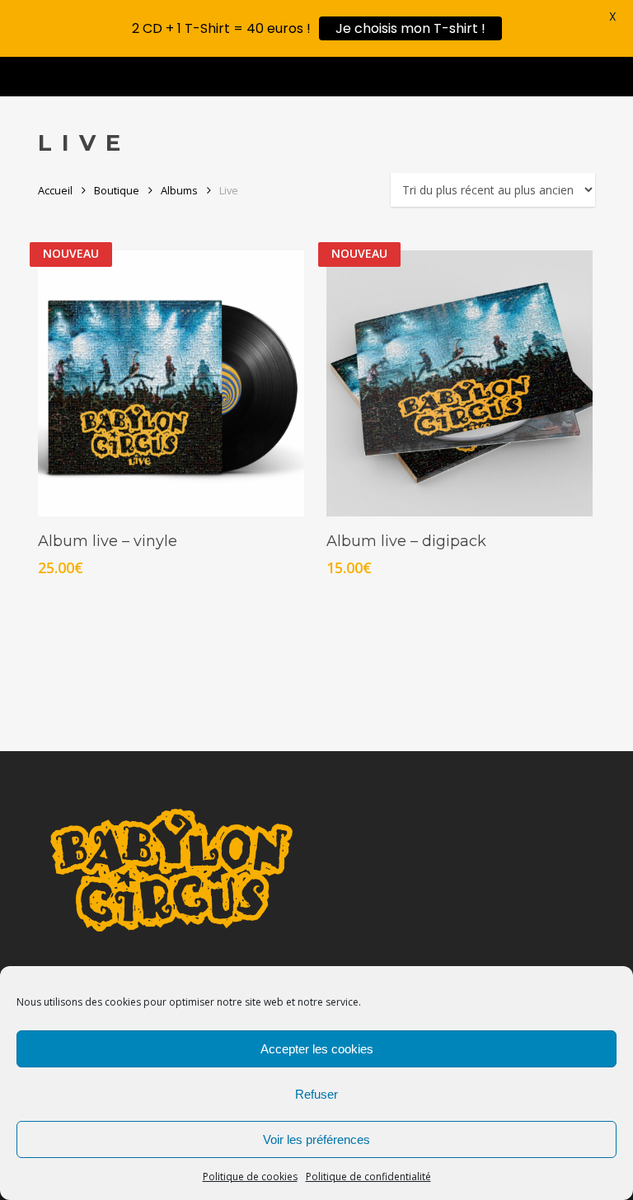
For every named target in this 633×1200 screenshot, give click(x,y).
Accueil (55, 190)
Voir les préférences (316, 1139)
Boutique (116, 190)
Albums (179, 190)
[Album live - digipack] (459, 383)
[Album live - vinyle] (171, 383)
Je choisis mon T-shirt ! (410, 28)
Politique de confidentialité (368, 1177)
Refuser (316, 1094)
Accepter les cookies (316, 1049)
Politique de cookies (250, 1177)
